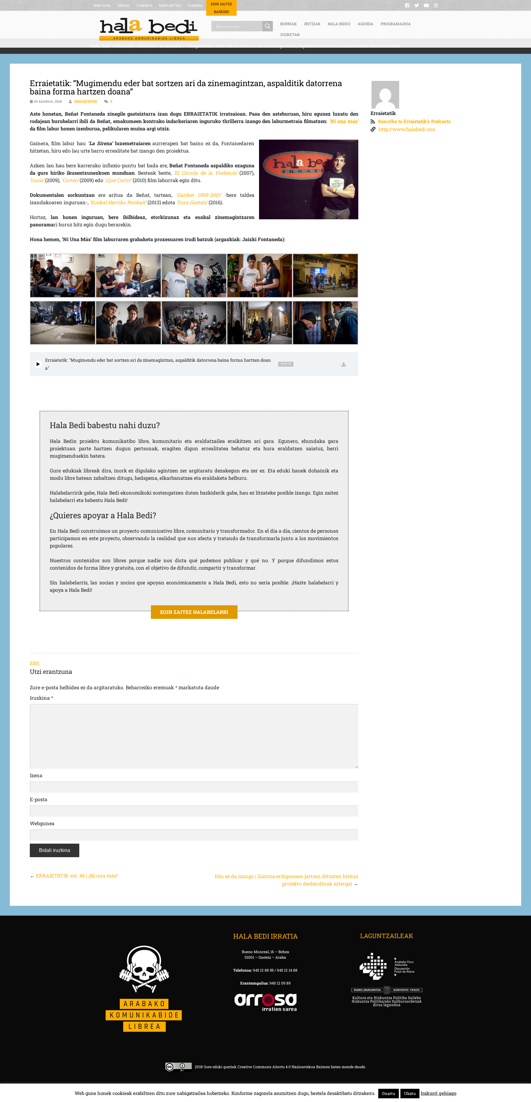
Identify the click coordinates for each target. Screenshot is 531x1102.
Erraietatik (85, 101)
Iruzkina (41, 697)
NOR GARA (102, 5)
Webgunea (42, 823)
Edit (34, 663)
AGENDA (365, 23)
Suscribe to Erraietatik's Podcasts (414, 121)
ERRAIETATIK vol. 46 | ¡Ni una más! (77, 875)
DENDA (123, 5)
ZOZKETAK (290, 34)
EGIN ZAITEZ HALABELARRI (194, 612)
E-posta (38, 799)
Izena (36, 775)
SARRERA (195, 5)
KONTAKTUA (170, 5)
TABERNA (144, 5)
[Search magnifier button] (267, 26)
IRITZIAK (312, 23)
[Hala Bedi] (149, 29)
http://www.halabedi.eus (407, 129)
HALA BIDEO (339, 23)
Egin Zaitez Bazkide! (221, 8)
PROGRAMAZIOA (396, 23)
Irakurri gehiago (438, 1093)
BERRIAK (288, 23)
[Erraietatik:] (38, 364)
